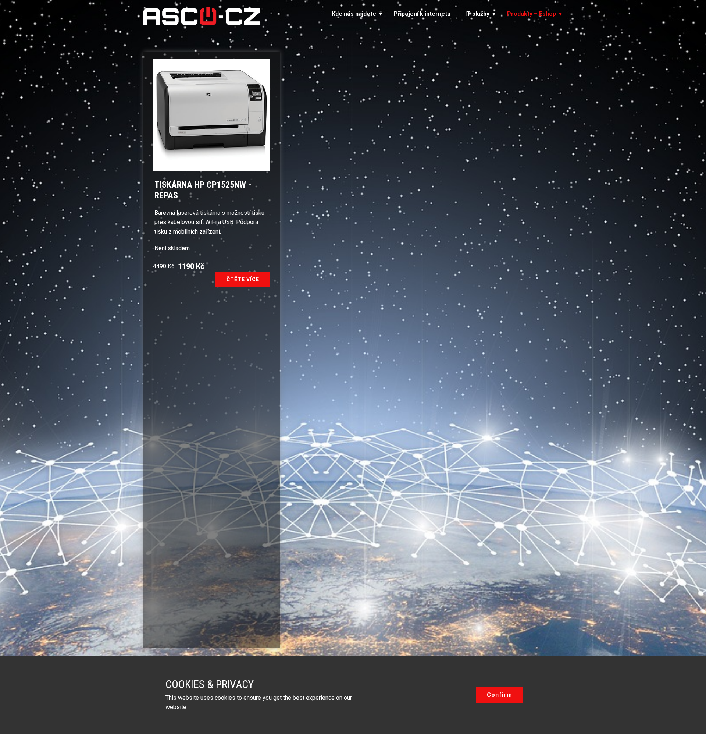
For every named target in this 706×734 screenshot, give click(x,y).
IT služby (477, 13)
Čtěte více (243, 279)
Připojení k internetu (422, 13)
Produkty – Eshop (531, 13)
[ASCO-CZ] (201, 16)
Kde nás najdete (354, 13)
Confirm (499, 694)
